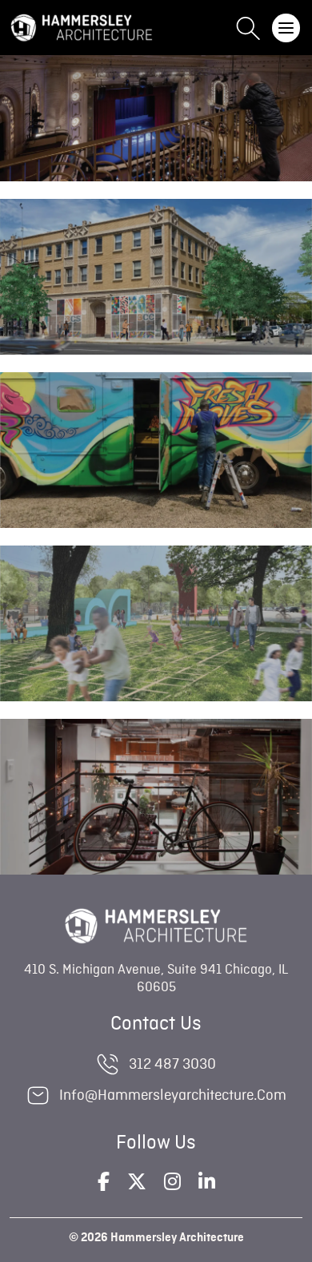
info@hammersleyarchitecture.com (172, 1095)
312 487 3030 (172, 1064)
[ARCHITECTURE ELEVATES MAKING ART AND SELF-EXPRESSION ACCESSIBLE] (156, 131)
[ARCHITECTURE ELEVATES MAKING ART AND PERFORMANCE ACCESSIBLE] (156, 651)
